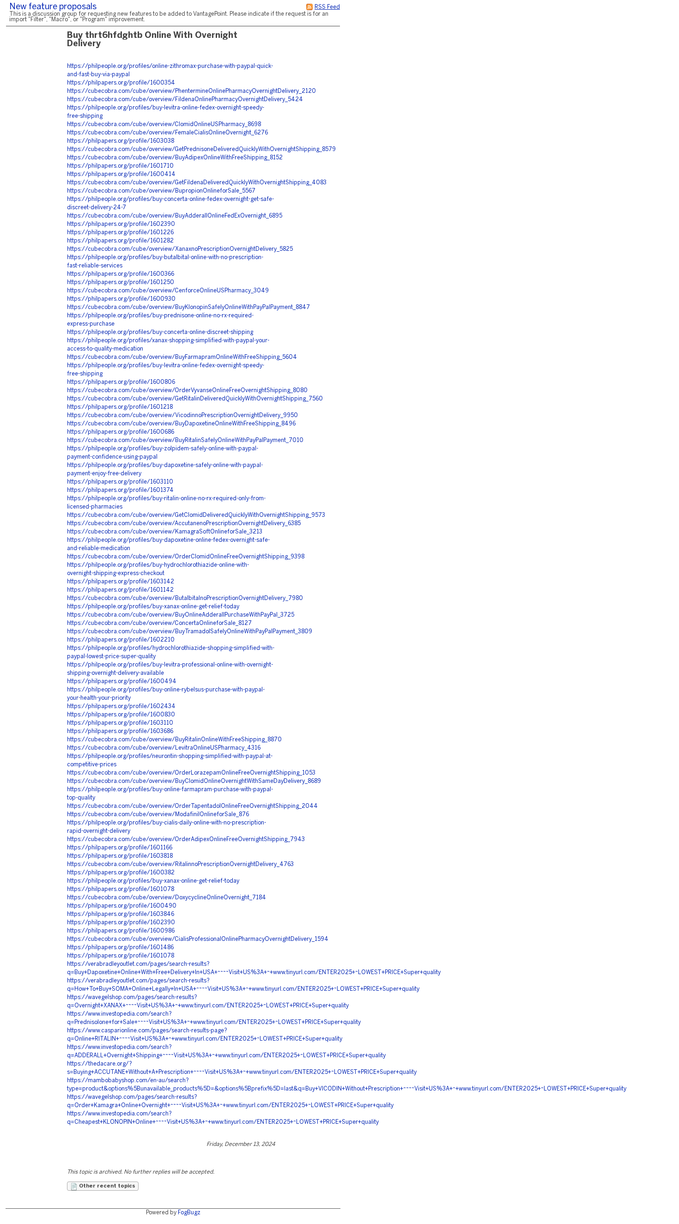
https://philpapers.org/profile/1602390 (121, 224)
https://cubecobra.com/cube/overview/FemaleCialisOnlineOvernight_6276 (167, 132)
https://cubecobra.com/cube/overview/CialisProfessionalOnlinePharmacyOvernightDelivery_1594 (197, 939)
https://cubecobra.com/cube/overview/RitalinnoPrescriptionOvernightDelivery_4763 (180, 864)
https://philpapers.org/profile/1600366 (120, 274)
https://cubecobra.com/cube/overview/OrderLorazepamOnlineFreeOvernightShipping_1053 (191, 773)
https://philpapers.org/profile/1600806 (121, 382)
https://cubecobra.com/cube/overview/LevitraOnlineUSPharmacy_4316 (164, 748)
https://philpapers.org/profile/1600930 (121, 299)
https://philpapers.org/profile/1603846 (120, 914)
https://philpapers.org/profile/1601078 (120, 889)
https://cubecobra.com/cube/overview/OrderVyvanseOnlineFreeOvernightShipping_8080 (187, 390)
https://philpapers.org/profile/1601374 (120, 490)
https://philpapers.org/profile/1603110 (120, 482)
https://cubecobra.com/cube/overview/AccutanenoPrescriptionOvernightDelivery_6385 (184, 523)
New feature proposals (53, 7)
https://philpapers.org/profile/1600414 (121, 174)
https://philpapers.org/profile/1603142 (120, 581)
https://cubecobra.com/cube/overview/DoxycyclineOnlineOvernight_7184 (166, 897)
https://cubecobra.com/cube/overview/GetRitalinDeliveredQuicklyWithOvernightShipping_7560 (195, 398)
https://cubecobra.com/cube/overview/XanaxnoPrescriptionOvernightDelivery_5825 (180, 249)
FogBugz (189, 1212)
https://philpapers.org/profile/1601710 (120, 166)
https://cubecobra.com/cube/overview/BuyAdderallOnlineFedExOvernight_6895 (174, 215)
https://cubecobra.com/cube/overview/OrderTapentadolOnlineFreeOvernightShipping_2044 (192, 806)
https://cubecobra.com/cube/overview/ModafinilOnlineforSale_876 (158, 814)
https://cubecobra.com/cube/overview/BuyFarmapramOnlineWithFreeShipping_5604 (182, 357)
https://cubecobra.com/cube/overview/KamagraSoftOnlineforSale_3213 (164, 531)
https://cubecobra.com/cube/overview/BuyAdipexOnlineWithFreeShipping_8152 (175, 157)
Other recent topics (106, 1186)
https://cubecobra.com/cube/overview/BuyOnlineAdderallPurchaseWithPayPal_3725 (180, 615)
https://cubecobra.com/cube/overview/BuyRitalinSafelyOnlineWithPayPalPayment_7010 (185, 440)
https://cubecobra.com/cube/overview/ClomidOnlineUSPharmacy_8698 (164, 124)
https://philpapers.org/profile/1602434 (121, 706)
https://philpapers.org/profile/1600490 (121, 906)
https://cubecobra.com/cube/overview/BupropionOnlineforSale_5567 (161, 191)
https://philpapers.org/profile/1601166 (119, 847)
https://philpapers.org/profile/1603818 (120, 856)
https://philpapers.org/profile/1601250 (120, 282)
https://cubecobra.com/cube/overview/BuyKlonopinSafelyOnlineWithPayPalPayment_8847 (188, 307)
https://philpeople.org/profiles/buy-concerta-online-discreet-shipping (160, 332)
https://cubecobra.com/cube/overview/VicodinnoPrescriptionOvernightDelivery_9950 (182, 415)
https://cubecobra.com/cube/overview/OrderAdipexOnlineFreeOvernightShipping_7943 (186, 839)
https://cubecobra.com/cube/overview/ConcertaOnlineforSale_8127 (159, 623)
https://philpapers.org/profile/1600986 (121, 930)
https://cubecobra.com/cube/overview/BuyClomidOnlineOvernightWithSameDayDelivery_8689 (194, 781)
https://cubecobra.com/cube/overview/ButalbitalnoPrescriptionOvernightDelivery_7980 (185, 598)
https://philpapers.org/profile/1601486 (120, 947)
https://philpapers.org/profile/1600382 (121, 872)
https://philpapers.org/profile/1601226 (120, 232)
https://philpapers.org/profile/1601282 (120, 240)
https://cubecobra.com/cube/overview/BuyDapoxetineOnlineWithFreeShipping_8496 (181, 423)
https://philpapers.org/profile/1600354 (121, 82)
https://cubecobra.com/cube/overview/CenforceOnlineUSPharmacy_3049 (168, 290)
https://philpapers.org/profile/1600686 (120, 432)
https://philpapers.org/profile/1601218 (120, 407)
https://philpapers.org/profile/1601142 (120, 590)
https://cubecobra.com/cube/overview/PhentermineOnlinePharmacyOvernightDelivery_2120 (191, 91)
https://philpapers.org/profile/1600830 (121, 714)
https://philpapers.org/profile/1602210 (121, 639)
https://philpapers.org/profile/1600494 (121, 681)
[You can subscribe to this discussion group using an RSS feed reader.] (309, 7)
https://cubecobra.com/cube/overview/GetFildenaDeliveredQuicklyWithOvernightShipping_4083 (197, 182)
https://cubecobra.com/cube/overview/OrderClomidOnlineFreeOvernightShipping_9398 (185, 556)
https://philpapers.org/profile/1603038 (120, 141)
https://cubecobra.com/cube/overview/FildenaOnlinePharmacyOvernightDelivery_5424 (185, 99)
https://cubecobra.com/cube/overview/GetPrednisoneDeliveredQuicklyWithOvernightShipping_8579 (201, 149)
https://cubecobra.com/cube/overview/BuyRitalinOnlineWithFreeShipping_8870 (174, 739)
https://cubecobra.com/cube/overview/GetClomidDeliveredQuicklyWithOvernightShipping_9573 (196, 515)
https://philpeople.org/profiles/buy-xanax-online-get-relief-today (153, 606)
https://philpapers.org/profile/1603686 (120, 731)
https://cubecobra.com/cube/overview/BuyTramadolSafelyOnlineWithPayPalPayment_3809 (189, 631)
